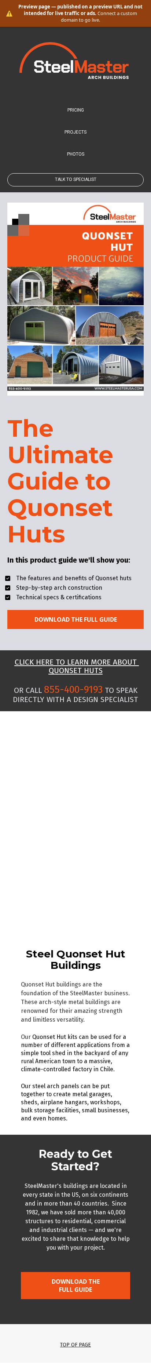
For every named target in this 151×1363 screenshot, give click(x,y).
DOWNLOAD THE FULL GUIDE (75, 619)
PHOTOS (75, 154)
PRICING (75, 110)
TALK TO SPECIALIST (75, 179)
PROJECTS (75, 132)
